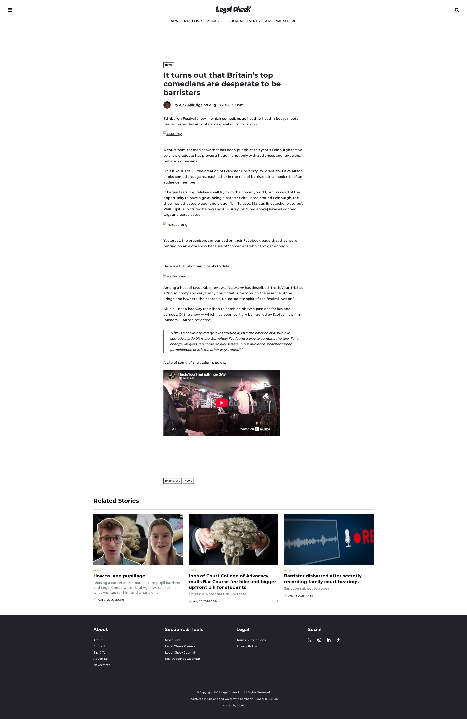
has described (248, 288)
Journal (236, 21)
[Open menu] (10, 10)
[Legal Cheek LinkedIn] (329, 640)
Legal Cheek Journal (180, 652)
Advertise (100, 658)
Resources (216, 21)
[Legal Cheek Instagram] (319, 640)
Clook (240, 705)
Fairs (267, 21)
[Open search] (457, 10)
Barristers (172, 481)
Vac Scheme (286, 21)
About (98, 640)
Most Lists (193, 21)
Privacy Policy (246, 646)
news (97, 570)
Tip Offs (99, 652)
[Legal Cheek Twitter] (310, 640)
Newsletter (101, 665)
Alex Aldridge (191, 105)
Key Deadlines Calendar (182, 658)
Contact (99, 646)
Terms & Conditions (251, 640)
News (175, 21)
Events (253, 21)
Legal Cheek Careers (180, 646)
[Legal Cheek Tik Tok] (338, 640)
